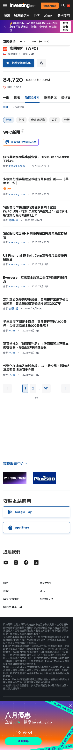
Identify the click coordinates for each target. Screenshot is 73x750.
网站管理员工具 (12, 607)
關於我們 (45, 583)
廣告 (42, 591)
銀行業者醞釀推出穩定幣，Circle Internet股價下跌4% (36, 159)
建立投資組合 (11, 599)
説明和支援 (46, 599)
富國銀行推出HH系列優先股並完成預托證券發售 (35, 235)
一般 (6, 97)
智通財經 (13, 220)
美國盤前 (63, 15)
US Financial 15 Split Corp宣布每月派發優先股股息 (35, 257)
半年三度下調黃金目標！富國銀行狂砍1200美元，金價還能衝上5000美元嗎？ (35, 324)
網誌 (6, 583)
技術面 (66, 97)
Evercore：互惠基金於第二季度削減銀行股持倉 (35, 279)
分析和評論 (18, 107)
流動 (6, 591)
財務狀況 (50, 97)
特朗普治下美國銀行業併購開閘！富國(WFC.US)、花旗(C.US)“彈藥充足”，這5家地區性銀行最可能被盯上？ (35, 211)
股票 (7, 15)
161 (46, 388)
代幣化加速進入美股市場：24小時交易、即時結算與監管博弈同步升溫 (36, 368)
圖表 (17, 97)
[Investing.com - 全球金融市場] (23, 5)
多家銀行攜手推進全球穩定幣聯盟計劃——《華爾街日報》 (36, 181)
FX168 (12, 330)
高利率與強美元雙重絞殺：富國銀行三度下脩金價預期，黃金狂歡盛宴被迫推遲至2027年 (36, 301)
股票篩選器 (22, 15)
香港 (36, 15)
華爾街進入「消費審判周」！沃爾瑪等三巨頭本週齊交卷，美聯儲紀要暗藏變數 (36, 346)
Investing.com (17, 165)
